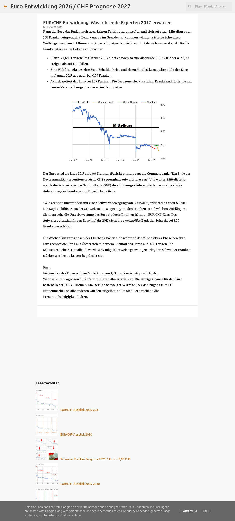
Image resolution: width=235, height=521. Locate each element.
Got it (206, 511)
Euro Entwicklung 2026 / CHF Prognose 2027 (70, 6)
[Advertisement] (117, 348)
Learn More (189, 511)
